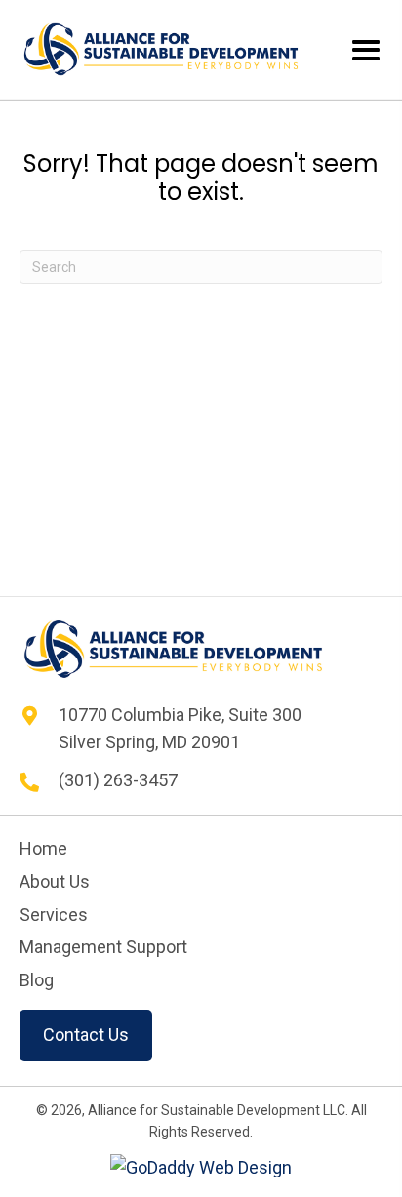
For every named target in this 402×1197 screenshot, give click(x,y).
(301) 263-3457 (118, 780)
